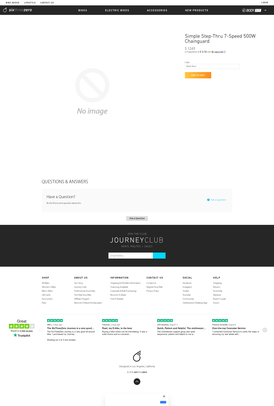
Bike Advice (13, 3)
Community (188, 299)
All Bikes (45, 283)
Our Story (78, 283)
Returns (216, 287)
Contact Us (47, 3)
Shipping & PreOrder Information (125, 283)
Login (264, 3)
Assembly (217, 291)
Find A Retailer (117, 299)
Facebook (187, 283)
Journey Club (80, 287)
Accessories (47, 299)
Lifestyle (30, 3)
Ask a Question (218, 200)
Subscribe (159, 256)
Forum (216, 303)
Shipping (217, 283)
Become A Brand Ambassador (88, 303)
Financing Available (119, 287)
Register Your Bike (155, 287)
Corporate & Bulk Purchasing (123, 291)
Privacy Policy (153, 291)
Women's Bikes (49, 287)
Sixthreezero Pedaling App (195, 303)
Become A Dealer (118, 295)
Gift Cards (46, 295)
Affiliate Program (82, 299)
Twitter (186, 291)
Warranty (217, 295)
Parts (44, 303)
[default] (163, 402)
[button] (205, 52)
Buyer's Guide (219, 299)
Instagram (187, 287)
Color (187, 62)
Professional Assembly (84, 291)
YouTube (187, 295)
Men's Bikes (47, 291)
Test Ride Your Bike (82, 295)
